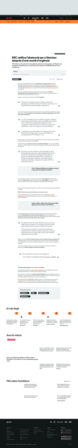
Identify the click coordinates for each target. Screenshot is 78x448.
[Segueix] (20, 79)
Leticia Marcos (22, 325)
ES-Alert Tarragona (57, 15)
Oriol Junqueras (52, 87)
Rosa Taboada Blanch (61, 400)
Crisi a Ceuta (39, 15)
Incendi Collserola (26, 15)
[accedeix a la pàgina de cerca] (69, 18)
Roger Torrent (24, 296)
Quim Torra (28, 87)
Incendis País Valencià (45, 15)
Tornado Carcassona (33, 15)
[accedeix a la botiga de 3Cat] (67, 18)
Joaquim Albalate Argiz (64, 325)
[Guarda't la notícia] (51, 79)
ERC (33, 292)
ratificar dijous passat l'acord (37, 270)
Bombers (51, 15)
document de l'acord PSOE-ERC (26, 279)
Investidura (15, 79)
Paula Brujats (35, 325)
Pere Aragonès (42, 292)
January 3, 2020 (50, 257)
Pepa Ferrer (58, 368)
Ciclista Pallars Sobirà (64, 15)
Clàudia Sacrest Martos (50, 324)
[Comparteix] (54, 79)
